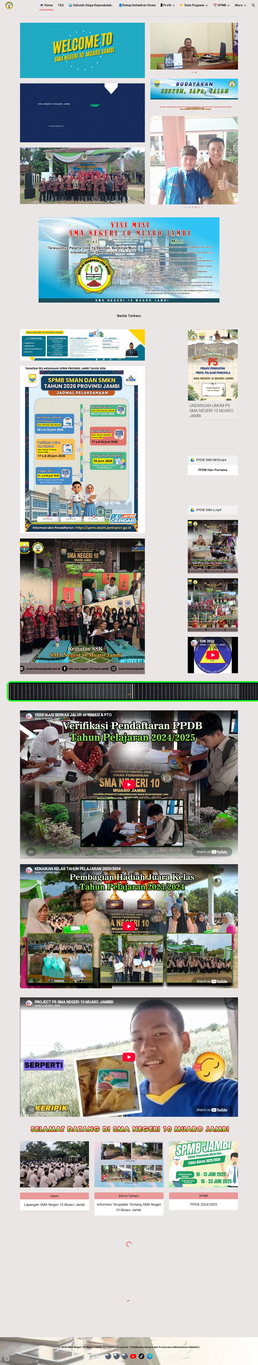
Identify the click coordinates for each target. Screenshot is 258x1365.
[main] (129, 316)
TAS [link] (61, 5)
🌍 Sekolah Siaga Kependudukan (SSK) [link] (91, 5)
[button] (253, 5)
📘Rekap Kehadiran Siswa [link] (137, 5)
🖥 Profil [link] (166, 5)
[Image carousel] (194, 48)
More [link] (239, 5)
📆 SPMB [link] (219, 5)
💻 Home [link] (46, 5)
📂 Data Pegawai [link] (192, 5)
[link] (213, 445)
